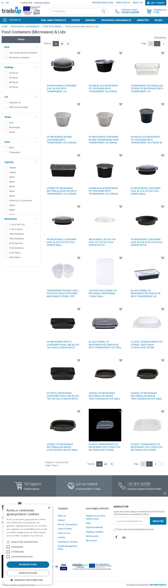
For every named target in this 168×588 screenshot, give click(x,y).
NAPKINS (90, 20)
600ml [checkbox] (12, 196)
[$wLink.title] (31, 10)
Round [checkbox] (12, 132)
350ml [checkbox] (12, 177)
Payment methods (94, 527)
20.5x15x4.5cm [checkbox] (16, 243)
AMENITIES (143, 20)
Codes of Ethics (65, 528)
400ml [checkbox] (12, 182)
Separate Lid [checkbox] (15, 102)
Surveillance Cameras (68, 542)
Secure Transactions (67, 524)
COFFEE (76, 20)
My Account (91, 540)
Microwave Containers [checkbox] (19, 57)
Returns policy (92, 536)
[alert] (27, 544)
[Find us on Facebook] (116, 537)
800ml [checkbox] (12, 210)
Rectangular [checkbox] (14, 127)
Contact (61, 520)
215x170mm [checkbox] (15, 253)
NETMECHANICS (158, 585)
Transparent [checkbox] (14, 152)
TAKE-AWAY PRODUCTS (53, 20)
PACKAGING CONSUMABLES (116, 20)
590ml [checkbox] (12, 191)
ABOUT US (138, 2)
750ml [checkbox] (12, 205)
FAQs (88, 523)
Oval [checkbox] (11, 122)
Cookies (61, 537)
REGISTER (158, 521)
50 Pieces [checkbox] (13, 87)
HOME (5, 26)
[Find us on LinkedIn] (124, 537)
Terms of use (64, 533)
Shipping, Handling (94, 532)
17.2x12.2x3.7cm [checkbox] (17, 224)
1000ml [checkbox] (12, 168)
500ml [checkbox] (12, 186)
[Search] (104, 11)
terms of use (148, 529)
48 (62, 43)
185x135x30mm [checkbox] (16, 234)
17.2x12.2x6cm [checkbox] (16, 229)
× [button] (49, 508)
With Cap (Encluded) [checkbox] (18, 107)
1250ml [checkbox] (12, 172)
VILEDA (158, 20)
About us (62, 515)
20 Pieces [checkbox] (13, 73)
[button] (28, 579)
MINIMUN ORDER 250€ (102, 2)
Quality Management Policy (67, 547)
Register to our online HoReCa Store (95, 517)
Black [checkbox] (11, 147)
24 (55, 43)
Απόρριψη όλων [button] (28, 573)
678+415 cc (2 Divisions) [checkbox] (20, 200)
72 (68, 43)
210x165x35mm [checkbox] (16, 248)
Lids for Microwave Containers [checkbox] (23, 53)
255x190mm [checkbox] (15, 257)
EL (3, 2)
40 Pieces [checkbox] (13, 82)
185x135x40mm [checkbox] (16, 238)
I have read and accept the (135, 529)
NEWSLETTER (121, 506)
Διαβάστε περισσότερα (32, 535)
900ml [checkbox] (12, 214)
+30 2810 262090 (138, 483)
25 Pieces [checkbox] (13, 77)
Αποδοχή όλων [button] (28, 564)
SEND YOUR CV (123, 2)
